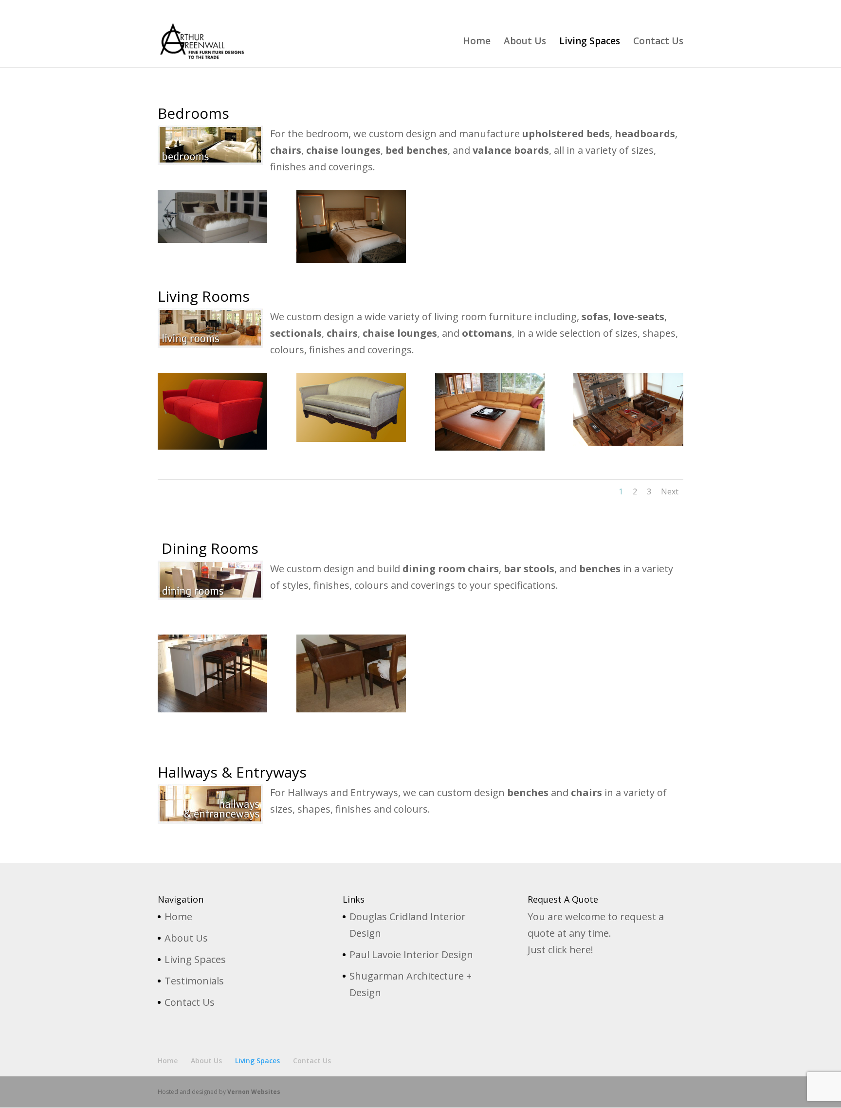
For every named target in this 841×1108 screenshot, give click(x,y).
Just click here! (560, 949)
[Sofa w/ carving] (351, 438)
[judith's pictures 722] (212, 708)
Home (556, 7)
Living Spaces (625, 7)
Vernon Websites (253, 1092)
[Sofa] (212, 446)
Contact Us (668, 7)
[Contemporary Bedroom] (212, 239)
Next (669, 491)
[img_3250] (490, 447)
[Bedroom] (351, 259)
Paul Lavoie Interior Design (411, 954)
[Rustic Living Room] (628, 442)
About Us (586, 7)
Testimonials (194, 980)
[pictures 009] (351, 708)
